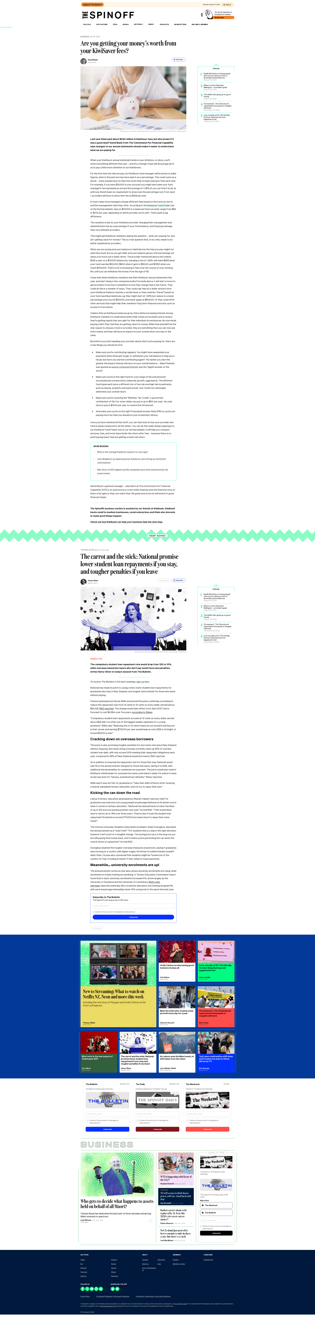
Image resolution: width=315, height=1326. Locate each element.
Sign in (228, 4)
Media (113, 1272)
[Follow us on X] (87, 1290)
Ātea (115, 24)
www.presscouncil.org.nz (108, 1306)
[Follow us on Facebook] (82, 1290)
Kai (81, 1264)
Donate (175, 1260)
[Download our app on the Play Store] (117, 1290)
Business (84, 36)
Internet (83, 1268)
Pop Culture (101, 24)
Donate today (219, 17)
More (151, 24)
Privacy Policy (85, 1296)
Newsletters (180, 24)
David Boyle (93, 60)
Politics (87, 24)
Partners (83, 1272)
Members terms (179, 1264)
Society (114, 1260)
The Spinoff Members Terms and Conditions (112, 1296)
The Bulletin (87, 550)
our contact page (181, 1304)
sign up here (142, 681)
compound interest (128, 366)
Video (82, 1260)
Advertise (161, 1260)
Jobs (159, 1264)
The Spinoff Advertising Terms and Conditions (153, 1296)
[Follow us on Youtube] (92, 1290)
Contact (145, 1260)
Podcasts (164, 24)
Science (83, 1276)
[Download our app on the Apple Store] (113, 1290)
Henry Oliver (93, 580)
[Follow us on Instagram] (96, 1290)
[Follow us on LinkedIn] (101, 1290)
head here (166, 425)
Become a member (200, 24)
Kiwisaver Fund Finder (158, 205)
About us (145, 1264)
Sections (138, 24)
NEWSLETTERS (216, 1153)
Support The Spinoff (93, 4)
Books (126, 24)
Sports (113, 1268)
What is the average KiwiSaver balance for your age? (122, 451)
